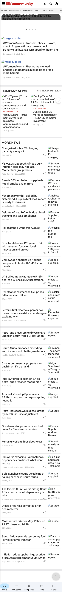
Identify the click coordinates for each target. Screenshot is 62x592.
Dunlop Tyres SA (39, 108)
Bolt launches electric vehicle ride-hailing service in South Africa (23, 475)
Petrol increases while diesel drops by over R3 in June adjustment (23, 412)
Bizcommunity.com (10, 111)
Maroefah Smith (12, 54)
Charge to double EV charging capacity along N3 (20, 150)
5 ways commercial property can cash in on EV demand (22, 365)
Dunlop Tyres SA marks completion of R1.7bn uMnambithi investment (44, 116)
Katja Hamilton (8, 174)
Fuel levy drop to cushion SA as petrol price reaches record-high (21, 380)
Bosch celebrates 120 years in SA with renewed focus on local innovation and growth (22, 246)
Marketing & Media (32, 11)
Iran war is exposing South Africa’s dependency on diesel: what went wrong (22, 460)
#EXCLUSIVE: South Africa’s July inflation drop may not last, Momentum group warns (22, 167)
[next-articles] (58, 100)
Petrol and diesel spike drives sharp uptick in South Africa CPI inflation (23, 334)
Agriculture (48, 11)
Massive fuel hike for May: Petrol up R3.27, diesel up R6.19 (23, 522)
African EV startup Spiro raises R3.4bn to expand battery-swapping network (23, 397)
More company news (45, 91)
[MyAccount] (56, 4)
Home (4, 11)
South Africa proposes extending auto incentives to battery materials (23, 349)
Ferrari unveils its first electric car (22, 441)
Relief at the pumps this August (21, 227)
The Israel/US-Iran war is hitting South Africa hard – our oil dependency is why (24, 492)
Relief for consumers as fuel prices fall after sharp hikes (23, 293)
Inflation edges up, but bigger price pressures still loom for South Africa (23, 556)
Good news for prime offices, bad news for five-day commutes (22, 428)
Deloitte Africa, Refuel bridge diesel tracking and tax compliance (23, 214)
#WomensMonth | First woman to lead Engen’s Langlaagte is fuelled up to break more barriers (28, 69)
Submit (57, 91)
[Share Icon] (44, 154)
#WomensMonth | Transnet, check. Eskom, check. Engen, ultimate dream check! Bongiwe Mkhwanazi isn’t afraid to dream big (30, 46)
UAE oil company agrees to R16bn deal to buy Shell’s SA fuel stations (22, 278)
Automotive (15, 11)
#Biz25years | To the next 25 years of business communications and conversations (15, 120)
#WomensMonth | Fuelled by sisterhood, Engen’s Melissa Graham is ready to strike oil (24, 199)
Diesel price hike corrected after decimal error (21, 507)
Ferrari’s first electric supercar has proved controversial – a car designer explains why (24, 313)
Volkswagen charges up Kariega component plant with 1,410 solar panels (22, 263)
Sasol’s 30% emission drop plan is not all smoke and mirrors (22, 182)
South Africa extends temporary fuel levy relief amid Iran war (24, 538)
